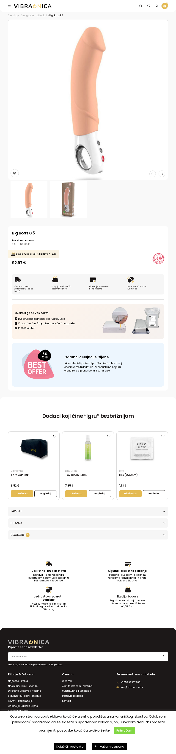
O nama (67, 681)
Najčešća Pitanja (18, 681)
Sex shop (13, 15)
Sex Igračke (27, 15)
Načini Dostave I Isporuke (23, 686)
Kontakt (66, 701)
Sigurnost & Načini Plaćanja (24, 696)
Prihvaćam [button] (124, 730)
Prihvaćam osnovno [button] (109, 746)
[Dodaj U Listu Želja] (54, 436)
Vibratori (42, 15)
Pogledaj (45, 493)
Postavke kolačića (72, 696)
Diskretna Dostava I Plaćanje (24, 691)
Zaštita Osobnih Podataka (77, 686)
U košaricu (22, 493)
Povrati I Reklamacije (20, 701)
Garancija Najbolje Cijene (23, 706)
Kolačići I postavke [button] (70, 746)
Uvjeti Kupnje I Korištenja (76, 691)
